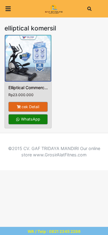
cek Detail (30, 107)
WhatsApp (30, 119)
